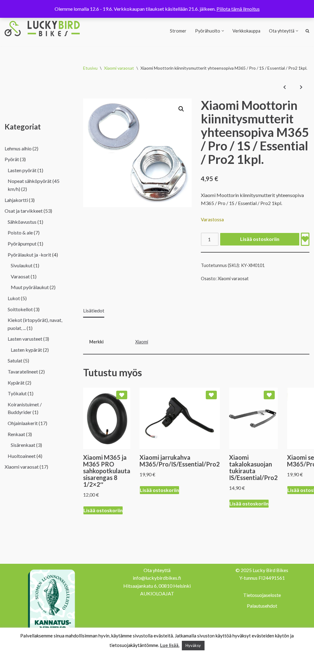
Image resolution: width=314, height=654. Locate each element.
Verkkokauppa (246, 30)
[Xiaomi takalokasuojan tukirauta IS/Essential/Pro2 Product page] (253, 418)
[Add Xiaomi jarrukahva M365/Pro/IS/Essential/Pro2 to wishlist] (211, 395)
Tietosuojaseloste (262, 595)
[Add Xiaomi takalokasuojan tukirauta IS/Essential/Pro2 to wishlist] (269, 395)
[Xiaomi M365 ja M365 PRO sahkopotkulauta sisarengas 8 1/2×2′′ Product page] (107, 418)
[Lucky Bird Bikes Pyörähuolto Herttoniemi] (42, 28)
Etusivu (90, 68)
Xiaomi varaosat (119, 68)
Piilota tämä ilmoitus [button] (238, 9)
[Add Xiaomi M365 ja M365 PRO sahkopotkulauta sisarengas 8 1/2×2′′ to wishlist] (121, 395)
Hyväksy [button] (193, 645)
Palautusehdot (262, 606)
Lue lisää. (169, 645)
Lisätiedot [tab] (93, 310)
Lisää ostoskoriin (259, 239)
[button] (223, 31)
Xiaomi (141, 341)
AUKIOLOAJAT (157, 593)
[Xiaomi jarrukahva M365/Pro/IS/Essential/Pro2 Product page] (180, 418)
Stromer (178, 30)
